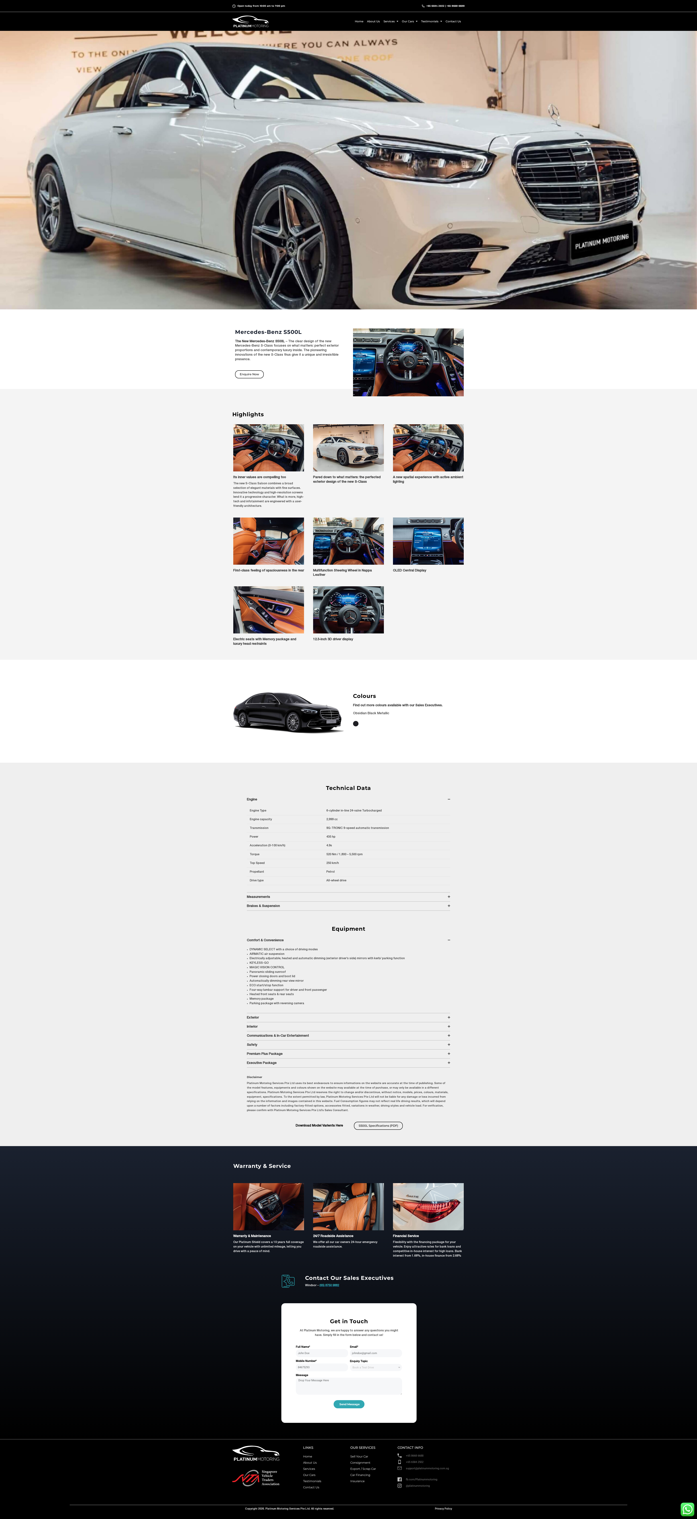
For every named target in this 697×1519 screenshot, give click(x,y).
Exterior (253, 1017)
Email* (354, 1347)
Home (359, 21)
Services (309, 1469)
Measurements (258, 897)
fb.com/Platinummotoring (421, 1479)
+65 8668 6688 (456, 5)
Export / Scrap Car (363, 1469)
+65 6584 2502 (435, 5)
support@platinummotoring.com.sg (427, 1468)
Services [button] (389, 21)
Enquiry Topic (359, 1361)
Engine (252, 799)
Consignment (360, 1462)
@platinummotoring (418, 1485)
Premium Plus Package (265, 1053)
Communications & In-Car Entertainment (278, 1035)
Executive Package (262, 1063)
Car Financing (360, 1475)
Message (302, 1375)
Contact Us (453, 21)
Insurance (357, 1481)
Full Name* (303, 1347)
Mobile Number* (306, 1361)
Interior (252, 1026)
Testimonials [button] (430, 21)
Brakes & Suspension (263, 906)
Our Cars (309, 1475)
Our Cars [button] (408, 21)
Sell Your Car (359, 1456)
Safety (252, 1044)
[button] (348, 799)
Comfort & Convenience (265, 940)
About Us (373, 21)
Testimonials (312, 1481)
